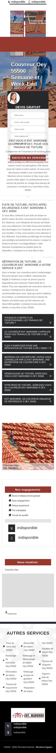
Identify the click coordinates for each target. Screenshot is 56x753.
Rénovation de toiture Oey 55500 (11, 675)
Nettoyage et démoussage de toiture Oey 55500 (29, 661)
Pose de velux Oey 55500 (11, 646)
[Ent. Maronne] (28, 12)
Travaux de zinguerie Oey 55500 (47, 664)
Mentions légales (44, 747)
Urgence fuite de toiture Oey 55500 (47, 679)
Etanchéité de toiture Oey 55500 (29, 646)
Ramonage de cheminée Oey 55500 (11, 661)
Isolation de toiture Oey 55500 (47, 652)
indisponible (17, 1)
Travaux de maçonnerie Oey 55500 (11, 687)
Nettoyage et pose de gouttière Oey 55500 (29, 677)
